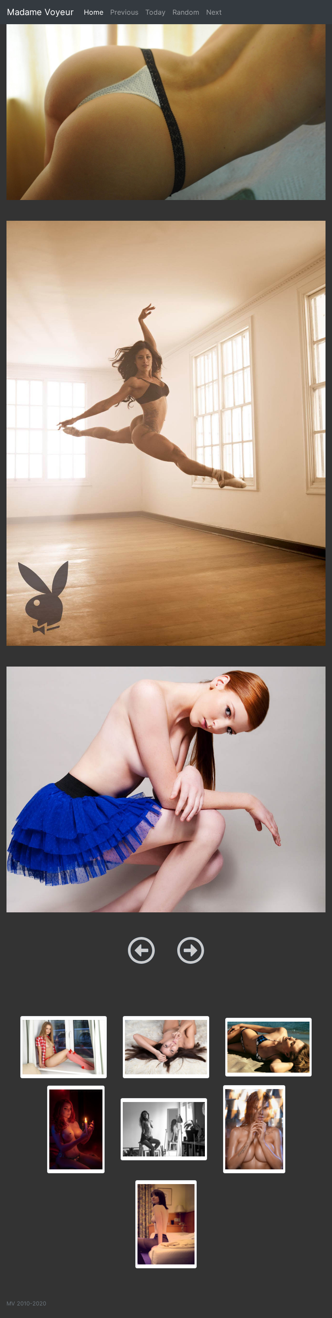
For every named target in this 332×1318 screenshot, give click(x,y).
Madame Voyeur (40, 12)
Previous (124, 12)
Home (95, 11)
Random (185, 12)
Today (155, 12)
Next (214, 12)
